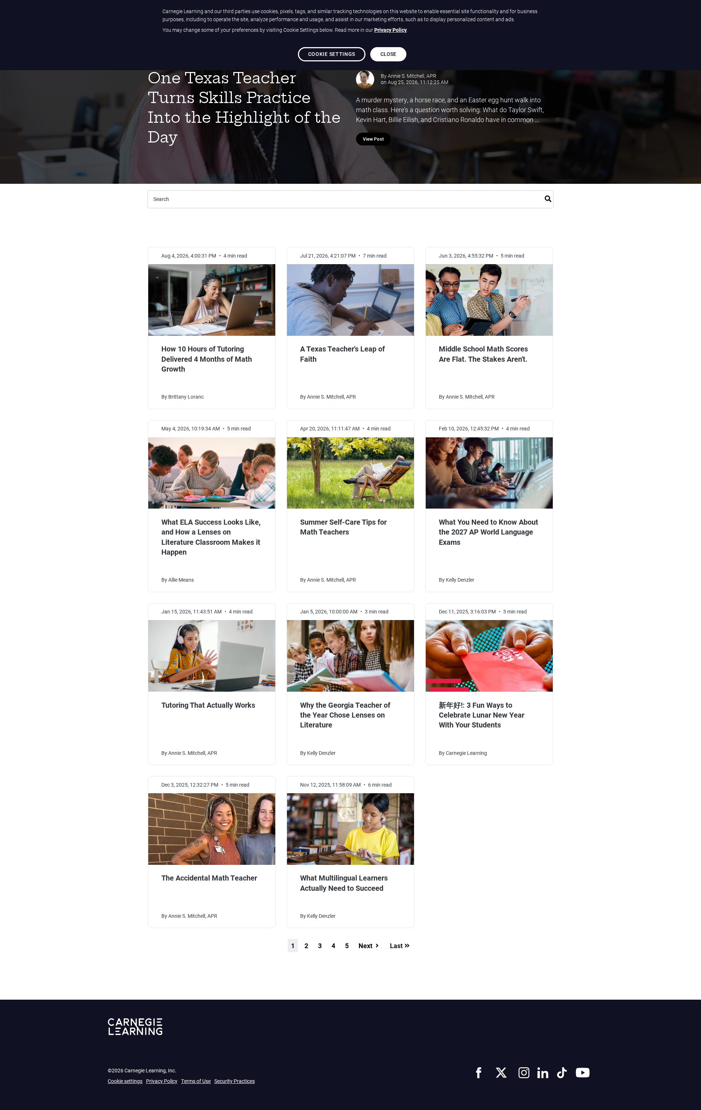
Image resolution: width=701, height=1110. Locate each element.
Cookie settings (125, 1081)
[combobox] (350, 199)
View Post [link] (373, 139)
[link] (478, 1071)
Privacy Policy (161, 1080)
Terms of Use (196, 1080)
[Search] (548, 198)
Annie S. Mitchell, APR (412, 76)
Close (388, 53)
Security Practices (234, 1080)
